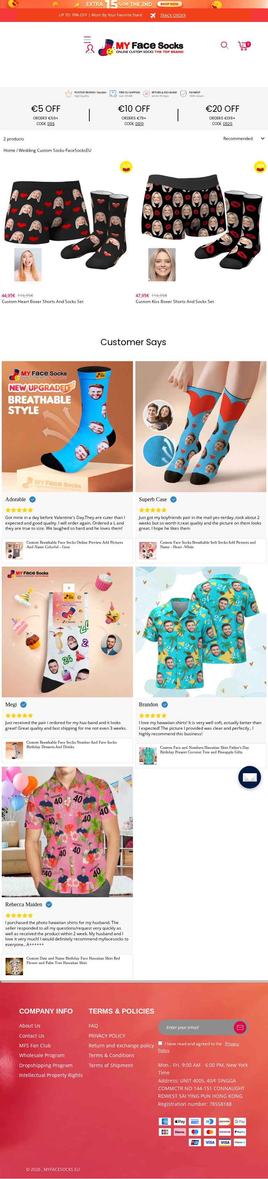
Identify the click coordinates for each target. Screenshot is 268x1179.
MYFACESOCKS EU (62, 1169)
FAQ (93, 1025)
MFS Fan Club (35, 1045)
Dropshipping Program (46, 1065)
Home (9, 150)
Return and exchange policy (121, 1045)
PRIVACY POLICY (107, 1035)
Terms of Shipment (111, 1065)
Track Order (173, 15)
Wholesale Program (42, 1055)
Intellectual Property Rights (51, 1075)
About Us (29, 1025)
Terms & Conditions (111, 1055)
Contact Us (31, 1035)
